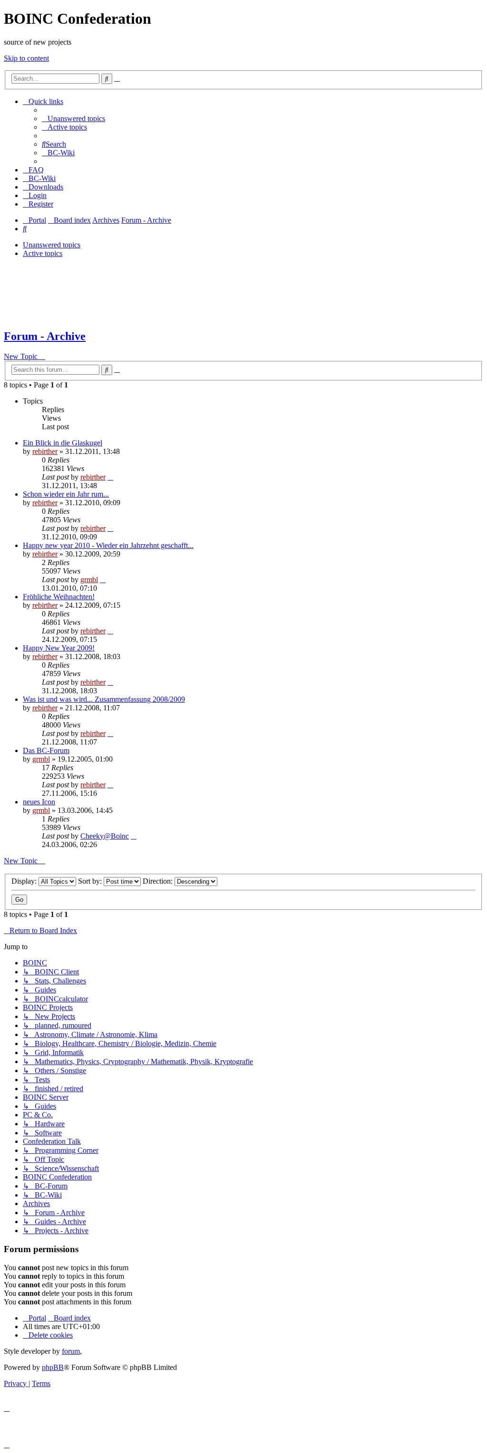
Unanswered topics (51, 245)
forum (71, 1351)
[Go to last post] (110, 477)
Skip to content (26, 58)
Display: (25, 881)
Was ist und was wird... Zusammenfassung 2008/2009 (104, 699)
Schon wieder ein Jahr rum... (66, 494)
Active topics (42, 253)
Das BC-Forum (46, 750)
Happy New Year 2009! (59, 648)
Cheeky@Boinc (104, 836)
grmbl (89, 580)
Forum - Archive (45, 336)
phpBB (53, 1367)
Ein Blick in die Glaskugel (62, 443)
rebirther (45, 451)
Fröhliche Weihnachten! (59, 597)
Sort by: (91, 881)
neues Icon (39, 802)
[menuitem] (73, 118)
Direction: (159, 881)
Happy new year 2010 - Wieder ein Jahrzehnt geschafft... (108, 545)
